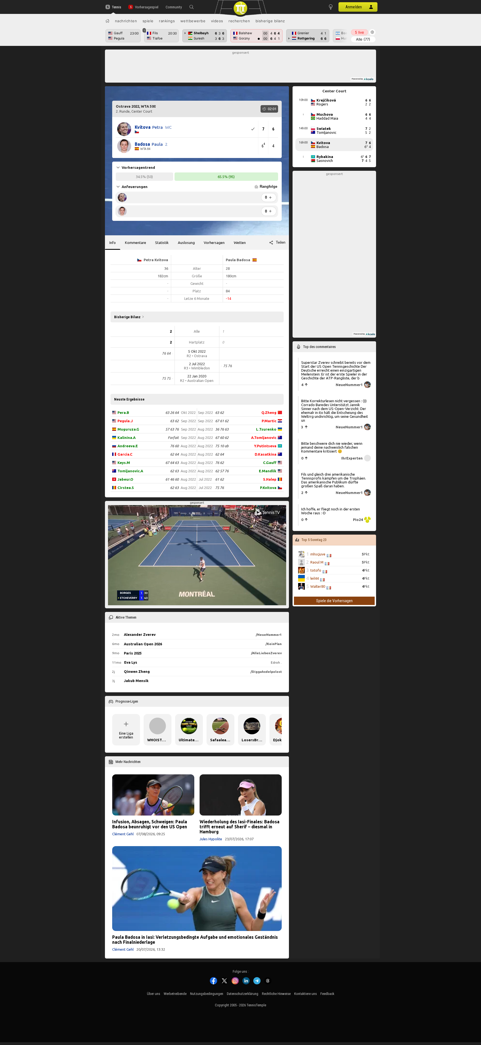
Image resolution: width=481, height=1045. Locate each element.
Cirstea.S (125, 488)
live (359, 32)
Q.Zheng (268, 412)
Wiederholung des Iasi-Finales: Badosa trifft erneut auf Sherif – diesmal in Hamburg (239, 826)
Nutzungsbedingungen (206, 994)
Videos (217, 21)
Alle (363, 39)
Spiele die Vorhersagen (334, 601)
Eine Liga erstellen (126, 735)
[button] (191, 7)
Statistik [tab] (162, 242)
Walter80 (317, 586)
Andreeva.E (127, 446)
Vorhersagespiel (146, 7)
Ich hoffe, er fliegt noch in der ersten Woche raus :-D (330, 511)
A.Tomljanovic (263, 437)
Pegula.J (125, 421)
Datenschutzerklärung (242, 994)
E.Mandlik (267, 471)
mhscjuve (317, 554)
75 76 (219, 488)
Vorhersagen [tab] (214, 242)
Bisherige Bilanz (270, 21)
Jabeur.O (125, 479)
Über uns (153, 994)
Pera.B (123, 412)
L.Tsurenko (266, 429)
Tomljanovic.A (130, 471)
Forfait (173, 437)
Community (174, 7)
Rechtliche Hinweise (276, 994)
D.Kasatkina (265, 454)
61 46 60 (172, 479)
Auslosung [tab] (186, 242)
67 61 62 (222, 421)
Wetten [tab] (240, 242)
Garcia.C (124, 454)
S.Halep (269, 479)
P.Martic (269, 421)
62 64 (174, 454)
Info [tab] (112, 242)
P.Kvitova (268, 488)
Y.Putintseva (265, 446)
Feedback (327, 994)
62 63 (174, 471)
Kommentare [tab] (135, 242)
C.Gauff (269, 463)
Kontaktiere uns (305, 994)
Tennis (116, 7)
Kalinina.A (126, 437)
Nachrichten (126, 21)
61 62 (219, 479)
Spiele (148, 21)
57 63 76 (172, 429)
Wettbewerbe (193, 21)
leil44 (314, 578)
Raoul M (316, 562)
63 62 (174, 421)
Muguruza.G (128, 429)
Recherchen (239, 21)
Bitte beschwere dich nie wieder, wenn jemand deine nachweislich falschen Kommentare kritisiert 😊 (331, 447)
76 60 (174, 446)
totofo (315, 570)
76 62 (219, 463)
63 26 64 (172, 412)
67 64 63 (172, 463)
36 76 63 (222, 429)
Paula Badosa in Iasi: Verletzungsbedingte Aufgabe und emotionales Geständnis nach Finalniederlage (195, 940)
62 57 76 (222, 471)
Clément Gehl (123, 834)
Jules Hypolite (211, 839)
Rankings (167, 21)
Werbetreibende (175, 994)
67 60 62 (222, 437)
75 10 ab (222, 446)
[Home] (107, 21)
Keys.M (123, 463)
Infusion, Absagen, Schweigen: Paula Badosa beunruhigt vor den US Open (149, 824)
